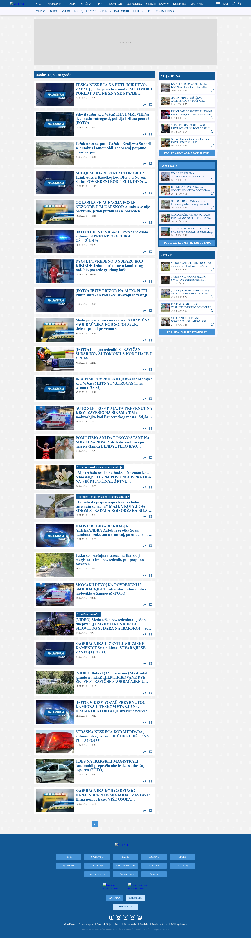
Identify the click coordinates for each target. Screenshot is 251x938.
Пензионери (142, 11)
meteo (40, 11)
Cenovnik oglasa (86, 924)
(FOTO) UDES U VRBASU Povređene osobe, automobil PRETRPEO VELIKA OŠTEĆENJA (94, 241)
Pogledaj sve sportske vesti (187, 332)
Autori (117, 924)
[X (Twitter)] (125, 917)
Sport (101, 4)
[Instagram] (118, 917)
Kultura (179, 4)
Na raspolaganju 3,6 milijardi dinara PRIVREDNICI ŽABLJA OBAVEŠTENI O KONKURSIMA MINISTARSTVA (187, 142)
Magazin (196, 4)
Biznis (71, 4)
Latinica (115, 897)
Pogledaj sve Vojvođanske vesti (187, 153)
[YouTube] (132, 917)
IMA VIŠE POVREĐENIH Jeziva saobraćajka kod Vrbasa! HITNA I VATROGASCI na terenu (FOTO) (94, 388)
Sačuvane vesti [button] (233, 3)
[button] (218, 3)
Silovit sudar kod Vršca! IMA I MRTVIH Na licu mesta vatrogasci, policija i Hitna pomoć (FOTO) (94, 124)
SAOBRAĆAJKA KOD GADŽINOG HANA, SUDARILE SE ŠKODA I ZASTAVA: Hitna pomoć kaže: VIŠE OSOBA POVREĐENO (94, 800)
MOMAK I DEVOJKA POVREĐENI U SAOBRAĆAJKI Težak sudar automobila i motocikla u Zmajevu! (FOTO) (94, 594)
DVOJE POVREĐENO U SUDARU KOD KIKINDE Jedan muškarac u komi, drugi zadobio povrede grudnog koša (94, 271)
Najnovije (55, 4)
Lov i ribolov (97, 874)
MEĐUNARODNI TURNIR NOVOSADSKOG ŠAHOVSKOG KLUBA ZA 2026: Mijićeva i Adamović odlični (187, 321)
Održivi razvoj (157, 4)
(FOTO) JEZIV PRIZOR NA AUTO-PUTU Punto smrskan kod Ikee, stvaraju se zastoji (94, 300)
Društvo (86, 4)
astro (65, 11)
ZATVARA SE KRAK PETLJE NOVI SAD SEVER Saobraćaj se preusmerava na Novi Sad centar (187, 232)
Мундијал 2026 (85, 11)
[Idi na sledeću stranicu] (95, 824)
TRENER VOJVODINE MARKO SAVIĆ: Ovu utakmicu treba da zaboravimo (187, 280)
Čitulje (154, 874)
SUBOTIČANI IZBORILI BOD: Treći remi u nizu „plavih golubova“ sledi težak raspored (187, 266)
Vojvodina (134, 4)
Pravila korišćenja (159, 924)
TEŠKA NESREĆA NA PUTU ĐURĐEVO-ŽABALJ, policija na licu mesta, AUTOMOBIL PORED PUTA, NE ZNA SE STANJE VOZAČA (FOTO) (94, 94)
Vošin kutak (165, 11)
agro (53, 11)
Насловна (125, 906)
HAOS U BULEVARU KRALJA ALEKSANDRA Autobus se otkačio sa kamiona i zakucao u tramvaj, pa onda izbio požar (94, 535)
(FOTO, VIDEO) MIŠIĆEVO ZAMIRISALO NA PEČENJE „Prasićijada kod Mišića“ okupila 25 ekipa (187, 101)
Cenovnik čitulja (104, 924)
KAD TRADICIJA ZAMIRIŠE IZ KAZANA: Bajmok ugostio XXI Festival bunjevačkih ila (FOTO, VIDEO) (187, 87)
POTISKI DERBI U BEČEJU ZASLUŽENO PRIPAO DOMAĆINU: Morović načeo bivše (187, 308)
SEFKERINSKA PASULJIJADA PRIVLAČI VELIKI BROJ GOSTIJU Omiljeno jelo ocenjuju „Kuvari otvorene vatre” (187, 129)
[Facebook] (111, 917)
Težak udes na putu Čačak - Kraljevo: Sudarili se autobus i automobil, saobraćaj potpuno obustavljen (94, 153)
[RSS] (139, 917)
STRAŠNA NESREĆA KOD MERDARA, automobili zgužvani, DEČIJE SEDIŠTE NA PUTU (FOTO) (94, 741)
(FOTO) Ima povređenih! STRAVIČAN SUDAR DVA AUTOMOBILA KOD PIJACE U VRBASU (94, 359)
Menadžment (69, 924)
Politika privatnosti (179, 924)
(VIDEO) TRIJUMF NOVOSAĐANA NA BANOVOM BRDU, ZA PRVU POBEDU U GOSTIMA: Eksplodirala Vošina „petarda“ (187, 294)
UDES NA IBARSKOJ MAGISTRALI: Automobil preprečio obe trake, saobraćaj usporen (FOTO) (94, 771)
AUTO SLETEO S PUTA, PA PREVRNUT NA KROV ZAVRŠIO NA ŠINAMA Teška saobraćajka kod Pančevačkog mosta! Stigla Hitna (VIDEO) (94, 418)
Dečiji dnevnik (125, 874)
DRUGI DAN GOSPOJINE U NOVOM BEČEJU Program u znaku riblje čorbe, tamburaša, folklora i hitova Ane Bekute (187, 115)
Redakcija (144, 924)
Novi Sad (115, 4)
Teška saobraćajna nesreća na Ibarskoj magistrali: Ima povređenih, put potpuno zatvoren (94, 565)
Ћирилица (135, 897)
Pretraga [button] (239, 3)
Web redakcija (130, 924)
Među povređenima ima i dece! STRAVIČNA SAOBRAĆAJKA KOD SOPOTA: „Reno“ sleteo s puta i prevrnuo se (94, 330)
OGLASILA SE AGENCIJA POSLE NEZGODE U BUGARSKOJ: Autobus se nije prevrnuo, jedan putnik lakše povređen (94, 212)
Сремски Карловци (114, 11)
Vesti (40, 4)
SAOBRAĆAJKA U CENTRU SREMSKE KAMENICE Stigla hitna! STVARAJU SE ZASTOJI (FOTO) (94, 653)
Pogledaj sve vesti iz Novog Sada (187, 242)
